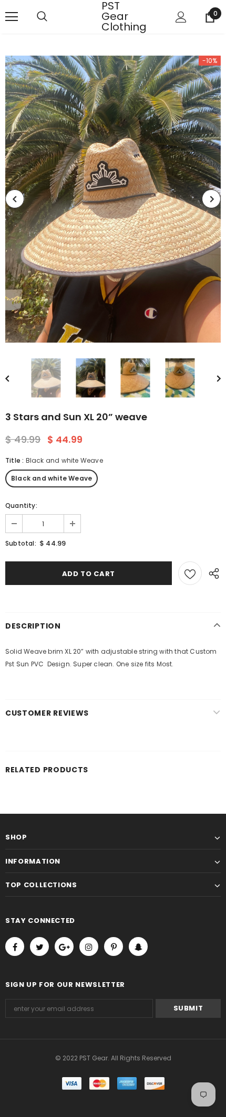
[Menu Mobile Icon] (11, 16)
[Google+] (64, 946)
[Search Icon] (52, 17)
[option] (113, 199)
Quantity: (21, 505)
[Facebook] (14, 946)
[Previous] (14, 198)
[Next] (211, 198)
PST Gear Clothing (114, 16)
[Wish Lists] (190, 573)
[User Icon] (181, 17)
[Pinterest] (113, 946)
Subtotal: (20, 543)
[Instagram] (88, 946)
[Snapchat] (138, 946)
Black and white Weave (51, 478)
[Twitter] (39, 946)
